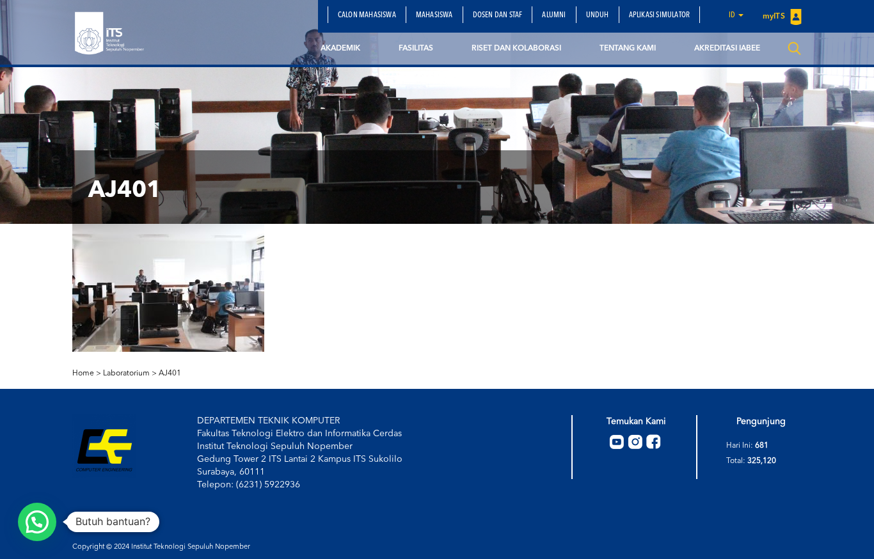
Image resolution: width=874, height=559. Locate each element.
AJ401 (170, 373)
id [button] (733, 15)
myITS (775, 16)
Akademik (340, 48)
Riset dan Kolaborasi (516, 48)
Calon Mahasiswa (367, 15)
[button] (37, 522)
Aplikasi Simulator (659, 15)
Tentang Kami (628, 48)
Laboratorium (126, 373)
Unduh (597, 15)
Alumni (554, 15)
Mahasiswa (434, 15)
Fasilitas (416, 48)
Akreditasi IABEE (727, 48)
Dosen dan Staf (498, 15)
